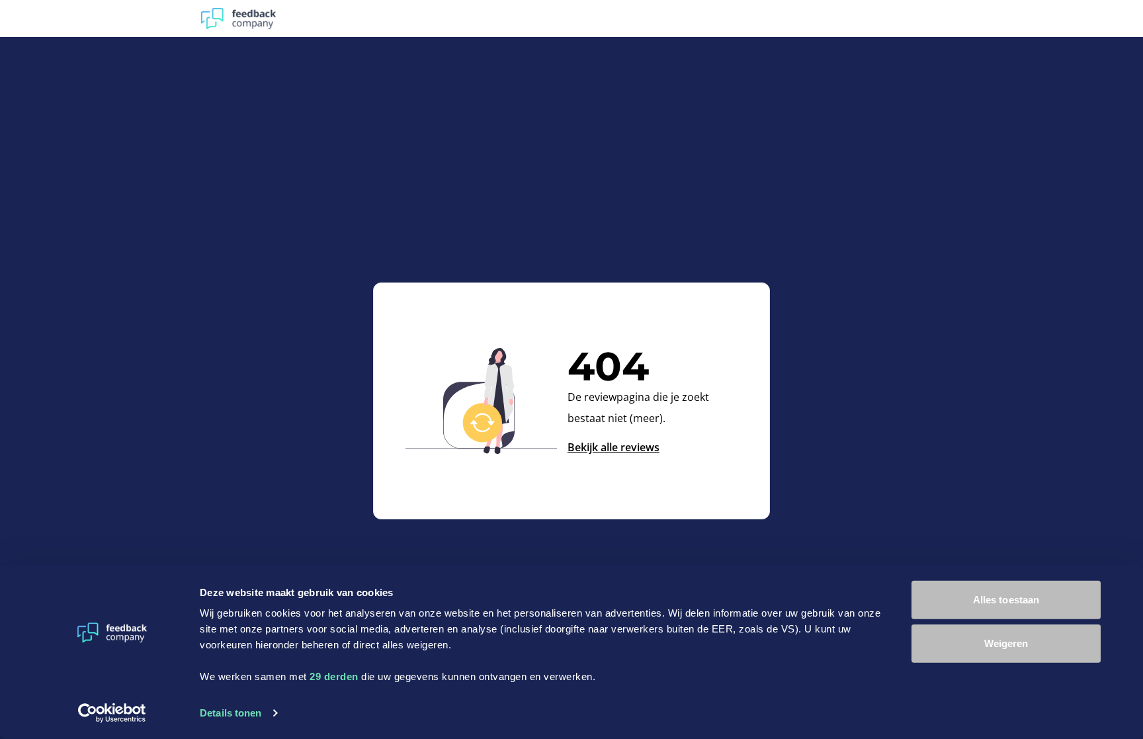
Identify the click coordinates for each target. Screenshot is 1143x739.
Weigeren (1006, 642)
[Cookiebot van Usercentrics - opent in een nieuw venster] (112, 713)
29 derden (334, 676)
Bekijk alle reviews (613, 447)
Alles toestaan (1006, 599)
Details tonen (230, 712)
